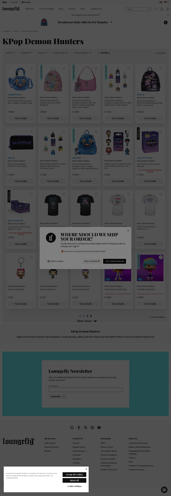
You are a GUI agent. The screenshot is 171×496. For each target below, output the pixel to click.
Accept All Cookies (74, 474)
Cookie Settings (74, 486)
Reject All (74, 480)
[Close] (86, 469)
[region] (46, 479)
